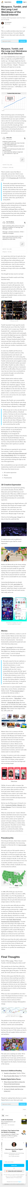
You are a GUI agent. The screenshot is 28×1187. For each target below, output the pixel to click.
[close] (23, 1143)
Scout (19, 517)
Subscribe (19, 2)
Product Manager (6, 807)
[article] (14, 1123)
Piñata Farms (8, 757)
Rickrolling (18, 698)
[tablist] (5, 1115)
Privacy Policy (19, 1177)
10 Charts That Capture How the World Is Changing (10, 1131)
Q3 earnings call (13, 178)
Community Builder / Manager (13, 805)
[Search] (25, 1115)
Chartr (20, 1016)
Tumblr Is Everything (10, 1073)
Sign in (25, 2)
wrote (18, 337)
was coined (9, 647)
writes (11, 961)
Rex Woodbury (8, 22)
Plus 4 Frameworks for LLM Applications (8, 1122)
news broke (17, 584)
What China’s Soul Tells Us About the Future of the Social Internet (14, 1083)
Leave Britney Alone (6, 707)
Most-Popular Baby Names (11, 1076)
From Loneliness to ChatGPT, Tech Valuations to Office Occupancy (10, 1134)
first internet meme (17, 691)
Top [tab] (3, 1115)
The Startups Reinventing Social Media (14, 1087)
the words (23, 404)
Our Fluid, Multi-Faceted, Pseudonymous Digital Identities (11, 921)
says (10, 970)
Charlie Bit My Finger (13, 702)
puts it (18, 385)
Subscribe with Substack (15, 1171)
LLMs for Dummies (7, 1119)
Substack (6, 1184)
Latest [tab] (6, 1115)
